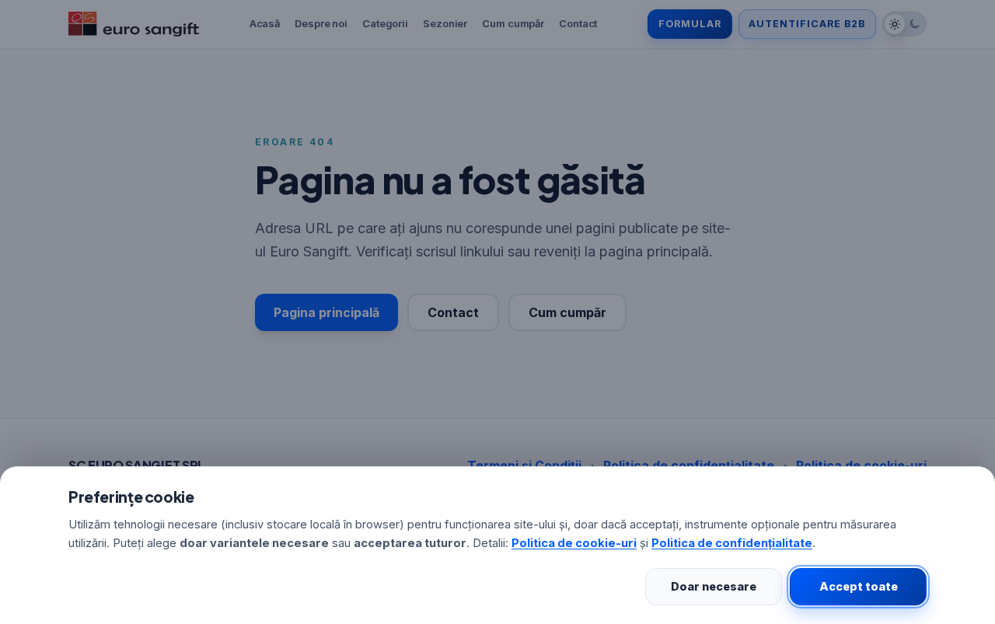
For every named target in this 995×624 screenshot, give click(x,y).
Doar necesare (713, 586)
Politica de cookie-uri (574, 543)
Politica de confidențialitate (731, 543)
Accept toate (858, 586)
